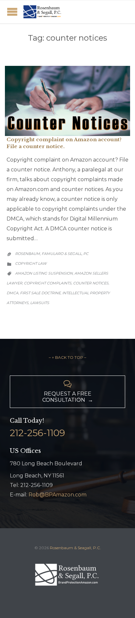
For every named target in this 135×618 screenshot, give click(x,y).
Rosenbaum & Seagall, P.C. (75, 547)
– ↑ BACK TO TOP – (67, 357)
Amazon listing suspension (44, 273)
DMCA (12, 293)
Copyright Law (31, 263)
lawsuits (39, 302)
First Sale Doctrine (40, 293)
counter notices (90, 283)
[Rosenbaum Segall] (42, 11)
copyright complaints (47, 283)
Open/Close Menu (12, 11)
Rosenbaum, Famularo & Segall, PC (51, 253)
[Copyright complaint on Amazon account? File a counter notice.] (67, 101)
